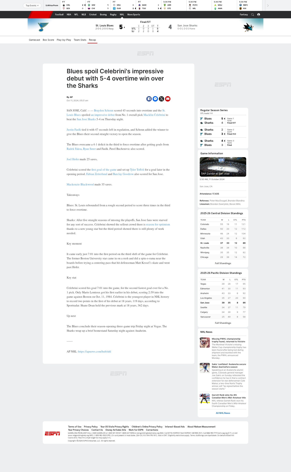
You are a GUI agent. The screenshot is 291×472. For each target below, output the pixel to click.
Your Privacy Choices (78, 430)
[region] (223, 239)
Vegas (203, 284)
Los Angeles (206, 298)
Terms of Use (74, 427)
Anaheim (204, 293)
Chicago (204, 257)
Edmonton (205, 288)
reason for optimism (158, 224)
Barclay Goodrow (123, 174)
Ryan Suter (89, 149)
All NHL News (223, 413)
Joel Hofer (73, 159)
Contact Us (97, 430)
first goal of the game (104, 169)
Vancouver (205, 317)
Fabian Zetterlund (96, 174)
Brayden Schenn (103, 110)
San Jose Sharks (86, 119)
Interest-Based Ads (175, 427)
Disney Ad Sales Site (116, 430)
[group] (223, 120)
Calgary (204, 312)
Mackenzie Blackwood (80, 184)
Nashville (204, 247)
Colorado (204, 224)
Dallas (203, 229)
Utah (202, 238)
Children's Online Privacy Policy (147, 427)
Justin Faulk (74, 129)
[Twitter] (161, 99)
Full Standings (223, 263)
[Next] (267, 5)
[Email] (167, 99)
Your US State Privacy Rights (114, 427)
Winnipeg (204, 252)
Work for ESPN (136, 430)
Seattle (203, 307)
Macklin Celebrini (154, 115)
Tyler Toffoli (137, 169)
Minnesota (205, 233)
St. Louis (204, 243)
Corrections (152, 430)
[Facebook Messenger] (155, 99)
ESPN (40, 14)
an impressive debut (103, 115)
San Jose (204, 302)
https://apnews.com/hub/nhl (94, 351)
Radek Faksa (74, 149)
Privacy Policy (91, 427)
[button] (252, 14)
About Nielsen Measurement (201, 427)
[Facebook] (149, 99)
